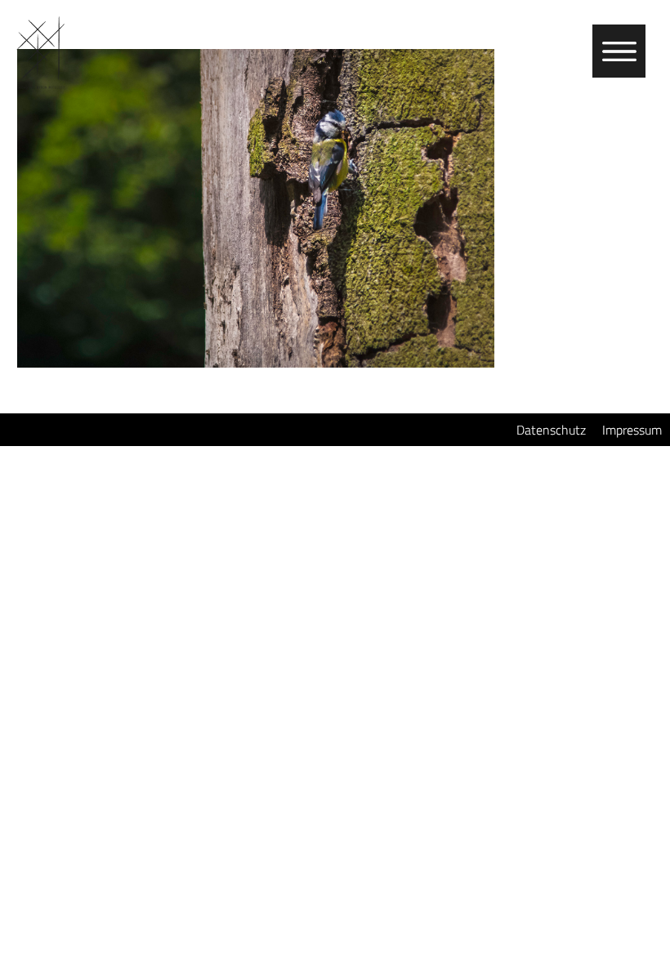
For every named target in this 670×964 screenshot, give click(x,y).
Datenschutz (551, 430)
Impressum (632, 430)
